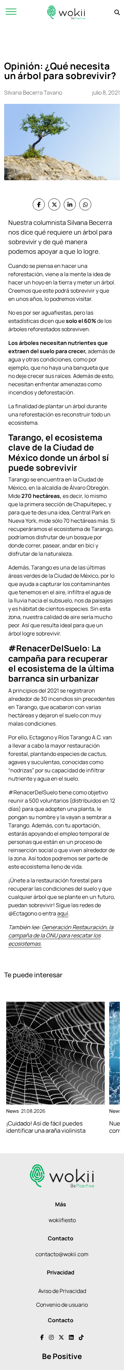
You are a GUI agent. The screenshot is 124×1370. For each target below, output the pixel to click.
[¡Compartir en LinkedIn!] (70, 204)
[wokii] (66, 12)
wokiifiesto (62, 1220)
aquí (62, 913)
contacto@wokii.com (62, 1254)
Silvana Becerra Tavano (33, 92)
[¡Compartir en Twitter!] (54, 204)
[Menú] (11, 12)
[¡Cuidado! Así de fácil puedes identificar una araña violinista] (55, 1053)
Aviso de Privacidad (62, 1291)
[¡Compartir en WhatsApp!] (85, 204)
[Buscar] (117, 12)
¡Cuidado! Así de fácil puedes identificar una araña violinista (45, 1126)
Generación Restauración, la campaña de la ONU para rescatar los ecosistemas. (60, 935)
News (12, 1111)
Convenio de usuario (62, 1304)
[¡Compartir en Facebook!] (39, 204)
